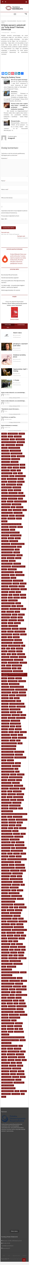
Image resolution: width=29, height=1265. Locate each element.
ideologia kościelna (20, 631)
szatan (18, 992)
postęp (11, 864)
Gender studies (6, 606)
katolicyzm (4, 695)
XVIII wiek (15, 1077)
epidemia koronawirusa (7, 572)
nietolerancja (5, 799)
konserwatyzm (21, 706)
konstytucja (5, 709)
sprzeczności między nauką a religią (10, 972)
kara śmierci (5, 686)
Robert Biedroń (11, 932)
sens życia (13, 952)
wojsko (19, 1062)
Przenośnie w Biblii (14, 893)
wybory (13, 1074)
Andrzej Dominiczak (15, 450)
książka (18, 726)
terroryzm (20, 1009)
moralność (4, 777)
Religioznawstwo (19, 927)
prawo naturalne (18, 881)
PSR (16, 907)
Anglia (13, 456)
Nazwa (3, 180)
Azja (19, 470)
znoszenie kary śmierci (7, 1091)
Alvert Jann (19, 445)
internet (4, 645)
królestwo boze (20, 717)
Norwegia (20, 799)
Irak (23, 645)
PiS (13, 842)
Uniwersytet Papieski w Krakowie (10, 1040)
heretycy (4, 620)
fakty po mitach (15, 589)
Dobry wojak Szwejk (15, 535)
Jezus (8, 665)
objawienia (4, 805)
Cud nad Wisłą (17, 510)
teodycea (22, 1003)
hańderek (21, 614)
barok (20, 473)
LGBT (17, 732)
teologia (4, 1006)
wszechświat (5, 1074)
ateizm (3, 467)
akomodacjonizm (10, 445)
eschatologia (5, 575)
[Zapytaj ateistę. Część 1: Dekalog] (6, 369)
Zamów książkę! (14, 319)
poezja (3, 853)
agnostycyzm (21, 442)
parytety (4, 828)
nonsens (13, 799)
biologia (4, 481)
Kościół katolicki (6, 715)
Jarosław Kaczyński (13, 662)
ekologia (18, 558)
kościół (19, 712)
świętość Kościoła (21, 989)
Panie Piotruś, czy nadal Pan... (8, 417)
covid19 (4, 510)
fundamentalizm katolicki (7, 603)
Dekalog (4, 521)
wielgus (4, 1057)
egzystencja (10, 558)
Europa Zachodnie (6, 583)
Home (4, 1255)
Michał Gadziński (6, 766)
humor (3, 631)
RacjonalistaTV (6, 1248)
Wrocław (21, 1071)
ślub (15, 955)
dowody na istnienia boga (17, 544)
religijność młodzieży (7, 927)
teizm (16, 1003)
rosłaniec (10, 935)
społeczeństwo (18, 963)
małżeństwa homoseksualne (8, 746)
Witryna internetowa (6, 197)
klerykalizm (4, 698)
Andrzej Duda (5, 453)
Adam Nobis (17, 436)
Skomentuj (13, 32)
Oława (3, 816)
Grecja (17, 611)
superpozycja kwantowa (7, 983)
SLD (11, 955)
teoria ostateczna (21, 1006)
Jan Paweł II (14, 657)
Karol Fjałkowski (6, 692)
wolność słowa (16, 1068)
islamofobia (11, 651)
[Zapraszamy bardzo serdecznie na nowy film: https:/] (14, 1205)
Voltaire (10, 1048)
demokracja (12, 527)
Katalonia (15, 692)
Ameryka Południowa (14, 447)
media (3, 760)
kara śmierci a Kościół (21, 689)
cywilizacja (4, 515)
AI (2, 445)
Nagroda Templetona (7, 785)
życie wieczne (16, 1094)
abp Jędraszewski (13, 433)
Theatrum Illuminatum (7, 1012)
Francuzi (4, 600)
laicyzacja (4, 732)
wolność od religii (6, 1068)
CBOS (20, 493)
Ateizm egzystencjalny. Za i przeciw (10, 290)
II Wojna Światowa (6, 634)
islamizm (4, 651)
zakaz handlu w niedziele (7, 1079)
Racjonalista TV (5, 1258)
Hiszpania (17, 623)
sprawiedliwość (11, 966)
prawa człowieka (20, 867)
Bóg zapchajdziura (6, 487)
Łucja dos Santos (6, 737)
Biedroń (20, 478)
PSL (11, 907)
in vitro (4, 637)
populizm (18, 862)
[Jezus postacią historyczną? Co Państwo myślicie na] (14, 1221)
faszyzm (12, 592)
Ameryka (4, 447)
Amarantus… (14, 91)
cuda (24, 510)
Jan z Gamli (22, 657)
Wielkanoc (21, 1057)
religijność (19, 924)
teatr (3, 1003)
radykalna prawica (6, 918)
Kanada (4, 681)
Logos (20, 734)
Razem (20, 918)
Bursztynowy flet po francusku (9, 274)
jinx (19, 668)
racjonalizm (18, 910)
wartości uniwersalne (13, 1051)
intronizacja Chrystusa (14, 645)
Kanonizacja (22, 681)
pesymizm (16, 833)
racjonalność (5, 913)
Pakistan (20, 822)
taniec (21, 1000)
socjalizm (4, 958)
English (4, 569)
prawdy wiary (5, 876)
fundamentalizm (12, 600)
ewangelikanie (13, 586)
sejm (11, 949)
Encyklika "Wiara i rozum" (18, 566)
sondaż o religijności (15, 961)
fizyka (10, 597)
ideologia (10, 631)
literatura (14, 734)
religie (13, 924)
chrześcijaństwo (6, 504)
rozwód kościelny (13, 938)
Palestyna (4, 825)
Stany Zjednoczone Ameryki (8, 978)
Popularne (8, 324)
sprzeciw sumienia (6, 969)
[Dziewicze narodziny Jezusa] (6, 355)
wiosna (4, 1060)
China (20, 498)
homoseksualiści (13, 626)
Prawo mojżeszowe (6, 881)
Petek (23, 833)
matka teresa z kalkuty (7, 757)
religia (3, 921)
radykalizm (17, 915)
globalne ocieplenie (15, 609)
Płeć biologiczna (19, 845)
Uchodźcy (10, 1029)
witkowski (11, 1060)
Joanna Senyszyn (18, 671)
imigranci (23, 634)
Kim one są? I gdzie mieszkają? (19, 79)
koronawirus (5, 712)
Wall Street (17, 1048)
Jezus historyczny (17, 665)
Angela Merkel (5, 456)
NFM (3, 797)
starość (19, 978)
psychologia (22, 907)
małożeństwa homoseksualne (9, 743)
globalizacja (5, 609)
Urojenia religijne (6, 1043)
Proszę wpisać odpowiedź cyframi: (10, 216)
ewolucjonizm (5, 589)
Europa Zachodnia (18, 580)
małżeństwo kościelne (7, 751)
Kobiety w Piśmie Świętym (8, 701)
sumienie (24, 980)
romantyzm (20, 932)
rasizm (14, 918)
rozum (23, 935)
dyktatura (17, 552)
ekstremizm (17, 563)
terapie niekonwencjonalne (8, 1009)
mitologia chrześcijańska (7, 771)
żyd (22, 1094)
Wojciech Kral (5, 1062)
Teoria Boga (12, 1006)
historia (4, 623)
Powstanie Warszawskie (7, 867)
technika (10, 1003)
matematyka (19, 754)
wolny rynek (5, 1071)
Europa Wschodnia (6, 580)
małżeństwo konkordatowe (8, 749)
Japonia (4, 662)
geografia (20, 606)
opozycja (4, 819)
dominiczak (4, 541)
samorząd (19, 944)
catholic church (13, 493)
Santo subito (5, 946)
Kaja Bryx (18, 678)
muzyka (19, 780)
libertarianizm (5, 734)
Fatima (18, 592)
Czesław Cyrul (20, 515)
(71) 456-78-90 (6, 1243)
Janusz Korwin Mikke (7, 659)
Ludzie (14, 737)
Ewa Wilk (23, 583)
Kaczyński (11, 678)
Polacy (9, 853)
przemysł (4, 893)
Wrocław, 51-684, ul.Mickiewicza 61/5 (12, 1240)
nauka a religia (17, 791)
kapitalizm (4, 684)
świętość (12, 989)
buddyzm (4, 493)
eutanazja (16, 583)
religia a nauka (23, 921)
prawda (23, 870)
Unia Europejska (19, 1031)
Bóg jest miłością (11, 484)
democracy (4, 527)
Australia (16, 467)
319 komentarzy (17, 350)
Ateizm (22, 464)
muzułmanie (11, 780)
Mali (18, 740)
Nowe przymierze (6, 802)
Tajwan (15, 1000)
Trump (13, 1020)
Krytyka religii (5, 720)
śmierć (20, 955)
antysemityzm (5, 461)
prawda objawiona (17, 873)
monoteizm (20, 774)
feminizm (4, 594)
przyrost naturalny (19, 904)
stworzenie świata (14, 980)
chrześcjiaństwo (16, 504)
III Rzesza (16, 634)
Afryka (12, 439)
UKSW (10, 1031)
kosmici (23, 715)
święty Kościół (5, 992)
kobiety (16, 698)
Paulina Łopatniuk (6, 831)
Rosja (3, 935)
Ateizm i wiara (17, 333)
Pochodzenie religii (21, 848)
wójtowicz (4, 1065)
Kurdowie (18, 729)
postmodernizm (19, 864)
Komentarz (4, 158)
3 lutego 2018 (17, 373)
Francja (23, 597)
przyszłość (4, 907)
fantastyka (4, 592)
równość (17, 935)
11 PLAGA (16, 380)
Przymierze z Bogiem (7, 904)
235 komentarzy (17, 361)
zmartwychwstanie (19, 1082)
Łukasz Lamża (22, 737)
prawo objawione (6, 884)
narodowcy (4, 788)
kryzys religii (5, 723)
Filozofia (4, 20)
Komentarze (21, 324)
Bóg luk (19, 484)
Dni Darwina (5, 535)
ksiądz (12, 726)
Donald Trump (13, 541)
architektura (14, 461)
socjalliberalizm (13, 958)
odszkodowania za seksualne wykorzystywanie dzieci (14, 814)
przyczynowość (5, 896)
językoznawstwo (6, 668)
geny (14, 606)
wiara (3, 1054)
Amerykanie (5, 450)
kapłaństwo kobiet (14, 684)
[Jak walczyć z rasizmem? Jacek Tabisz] (6, 343)
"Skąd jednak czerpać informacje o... (10, 409)
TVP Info (10, 1026)
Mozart (4, 780)
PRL (23, 884)
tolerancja (4, 1014)
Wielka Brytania (12, 1057)
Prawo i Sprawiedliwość (16, 879)
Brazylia (4, 490)
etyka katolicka (20, 575)
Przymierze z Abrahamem (8, 901)
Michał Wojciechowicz (7, 768)
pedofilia (15, 831)
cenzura (4, 498)
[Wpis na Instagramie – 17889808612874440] (14, 1158)
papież (18, 825)
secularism (4, 949)
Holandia (4, 626)
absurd (10, 436)
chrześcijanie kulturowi (20, 501)
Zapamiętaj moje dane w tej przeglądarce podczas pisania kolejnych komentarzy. (14, 211)
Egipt (3, 558)
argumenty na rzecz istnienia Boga (10, 464)
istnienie (19, 651)
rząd (10, 941)
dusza (17, 549)
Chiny (3, 501)
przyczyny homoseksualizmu (8, 898)
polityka (18, 856)
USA (21, 1045)
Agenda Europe (20, 439)
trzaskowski (19, 1023)
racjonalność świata (15, 913)
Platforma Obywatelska (7, 845)
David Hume (11, 518)
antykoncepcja (15, 459)
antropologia (21, 456)
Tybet (3, 1029)
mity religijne (5, 774)
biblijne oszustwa (12, 478)
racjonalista (10, 910)
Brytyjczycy (17, 490)
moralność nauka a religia (15, 777)
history (10, 623)
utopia (3, 1048)
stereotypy (4, 980)
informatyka (18, 640)
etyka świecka (5, 577)
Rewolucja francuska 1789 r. (19, 929)
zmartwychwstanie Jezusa (8, 1088)
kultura (11, 729)
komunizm (4, 706)
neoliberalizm (12, 794)
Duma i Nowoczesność (7, 549)
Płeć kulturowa (5, 848)
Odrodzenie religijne (7, 811)
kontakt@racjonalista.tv (7, 1245)
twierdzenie (18, 1026)
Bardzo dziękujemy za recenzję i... (9, 425)
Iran (3, 648)
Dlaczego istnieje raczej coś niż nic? (10, 532)
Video (2, 22)
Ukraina (4, 1031)
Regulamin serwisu (16, 1255)
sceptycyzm (21, 946)
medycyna (10, 760)
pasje (16, 828)
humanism (15, 628)
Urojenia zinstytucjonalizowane (9, 1045)
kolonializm (4, 703)
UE (16, 1029)
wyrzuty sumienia (6, 1077)
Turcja (3, 1026)
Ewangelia (4, 586)
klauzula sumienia (21, 695)
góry (3, 611)
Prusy (13, 890)
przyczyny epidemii (16, 896)
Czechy (12, 515)
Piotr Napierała (5, 842)
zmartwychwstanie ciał (7, 1085)
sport (3, 966)
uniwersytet (5, 1034)
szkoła (12, 995)
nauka (9, 791)
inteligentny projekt (6, 642)
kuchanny (4, 729)
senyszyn (21, 952)
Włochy (18, 1060)
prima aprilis (16, 884)
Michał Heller (16, 766)
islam (13, 648)
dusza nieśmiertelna (6, 552)
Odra (20, 808)
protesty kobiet (5, 890)
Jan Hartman (5, 657)
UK (21, 1029)
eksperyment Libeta (6, 563)
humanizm (22, 628)
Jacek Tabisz (21, 654)
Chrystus (10, 501)
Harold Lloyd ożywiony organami (10, 277)
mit (16, 768)
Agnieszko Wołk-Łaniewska (8, 442)
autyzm (13, 470)
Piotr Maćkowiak (14, 839)
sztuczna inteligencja (21, 995)
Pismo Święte (20, 842)
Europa (13, 577)
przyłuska (20, 898)
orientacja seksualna (21, 819)
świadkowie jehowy (6, 986)
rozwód (4, 938)
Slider (24, 20)
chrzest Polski (5, 507)
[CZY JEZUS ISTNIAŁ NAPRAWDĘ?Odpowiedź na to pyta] (14, 1174)
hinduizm (21, 620)
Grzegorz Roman (6, 614)
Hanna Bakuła (5, 617)
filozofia (4, 597)
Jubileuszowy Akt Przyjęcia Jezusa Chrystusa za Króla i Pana (13, 674)
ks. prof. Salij (5, 726)
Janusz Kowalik (18, 659)
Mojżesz (13, 774)
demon (20, 527)
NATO (22, 788)
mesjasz (18, 763)
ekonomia (12, 561)
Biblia (3, 478)
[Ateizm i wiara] (6, 332)
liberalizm (23, 732)
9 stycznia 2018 (17, 335)
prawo (19, 876)
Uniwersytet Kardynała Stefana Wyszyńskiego (12, 1037)
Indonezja (16, 637)
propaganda (5, 887)
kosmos (4, 717)
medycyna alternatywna (7, 763)
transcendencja (5, 1020)
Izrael (14, 654)
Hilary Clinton (13, 620)
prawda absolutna (6, 873)
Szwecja (18, 997)
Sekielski (17, 949)
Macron (12, 740)
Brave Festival (17, 487)
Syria (13, 992)
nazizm (4, 794)
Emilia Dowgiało (6, 566)
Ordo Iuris (11, 819)
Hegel (20, 617)
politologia (4, 856)
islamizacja (19, 648)
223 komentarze (17, 375)
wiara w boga (11, 1054)
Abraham (22, 433)
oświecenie (12, 822)
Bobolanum (20, 481)
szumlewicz (11, 997)
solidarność (5, 961)
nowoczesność (17, 802)
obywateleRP (13, 808)
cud (10, 510)
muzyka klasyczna (6, 782)
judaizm (4, 678)
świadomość (17, 986)
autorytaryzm (5, 470)
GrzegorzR (11, 138)
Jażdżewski (23, 662)
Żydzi (3, 1096)
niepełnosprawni (18, 797)
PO (13, 848)
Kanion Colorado (12, 681)
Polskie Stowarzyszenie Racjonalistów (16, 859)
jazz (3, 665)
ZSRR (17, 1091)
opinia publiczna (17, 816)
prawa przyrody (14, 870)
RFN (3, 932)
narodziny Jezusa (14, 788)
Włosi (24, 1060)
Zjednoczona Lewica (7, 1082)
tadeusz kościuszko (6, 1000)
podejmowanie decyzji (17, 850)
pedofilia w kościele (6, 833)
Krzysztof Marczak (15, 723)
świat (24, 986)
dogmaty (11, 538)
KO (11, 698)
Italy (9, 654)
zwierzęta (23, 1091)
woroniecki (13, 1071)
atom (10, 467)
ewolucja (22, 586)
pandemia (12, 825)
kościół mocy (16, 715)
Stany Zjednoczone (6, 975)
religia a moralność (12, 921)
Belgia (11, 476)
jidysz (14, 668)
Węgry (22, 1051)
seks (23, 949)
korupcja (13, 712)
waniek (4, 1051)
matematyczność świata (7, 754)
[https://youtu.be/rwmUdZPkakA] (14, 1142)
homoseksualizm (6, 628)
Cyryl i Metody (18, 512)
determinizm (5, 529)
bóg (3, 484)
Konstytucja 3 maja (15, 709)
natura (3, 791)
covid (13, 507)
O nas (9, 1255)
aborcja (4, 433)
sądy (13, 944)
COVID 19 (19, 507)
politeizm (16, 853)
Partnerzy (25, 1255)
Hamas (14, 614)
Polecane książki (11, 20)
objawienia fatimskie (14, 805)
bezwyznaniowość (20, 476)
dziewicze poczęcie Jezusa (8, 555)
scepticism (13, 946)
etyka (12, 575)
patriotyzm (22, 828)
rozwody (22, 938)
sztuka (3, 997)
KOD (18, 701)
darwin (4, 518)
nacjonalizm (15, 782)
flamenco (17, 597)
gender (18, 603)
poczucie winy (5, 850)
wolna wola (12, 1065)
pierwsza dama (18, 836)
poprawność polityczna (7, 862)
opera (9, 816)
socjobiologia (22, 958)
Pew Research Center (7, 836)
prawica (13, 876)
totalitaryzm (23, 1014)
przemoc (20, 890)
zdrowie (18, 1079)
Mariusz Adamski (19, 751)
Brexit (10, 490)
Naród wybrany (18, 785)
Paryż (10, 828)
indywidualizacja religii (7, 640)
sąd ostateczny (5, 944)
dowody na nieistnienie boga (8, 546)
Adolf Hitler (5, 439)
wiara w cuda (20, 1054)
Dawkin (19, 518)
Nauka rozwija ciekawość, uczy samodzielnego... (13, 392)
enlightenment (12, 569)
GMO (23, 609)
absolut (4, 436)
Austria (22, 467)
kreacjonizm (11, 717)
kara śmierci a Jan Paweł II (17, 686)
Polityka (19, 20)
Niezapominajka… (16, 121)
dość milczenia (5, 544)
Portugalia (4, 864)
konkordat (12, 706)
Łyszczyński (5, 740)
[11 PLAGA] (6, 380)
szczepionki (5, 995)
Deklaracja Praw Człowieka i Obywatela (11, 524)
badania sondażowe (6, 473)
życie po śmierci (6, 1094)
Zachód (22, 1077)
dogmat (4, 538)
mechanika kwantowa (20, 757)
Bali (15, 473)
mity (17, 771)
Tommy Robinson (14, 1014)
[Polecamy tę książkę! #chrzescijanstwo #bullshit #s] (14, 1189)
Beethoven (4, 476)
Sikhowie (4, 955)
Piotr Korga (5, 839)
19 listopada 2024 (5, 32)
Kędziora (12, 695)
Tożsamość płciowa (14, 1017)
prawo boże (5, 879)
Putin (3, 910)
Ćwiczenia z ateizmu (7, 512)
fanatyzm (24, 589)
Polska (3, 859)
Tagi (8, 327)
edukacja (19, 555)
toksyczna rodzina (19, 1012)
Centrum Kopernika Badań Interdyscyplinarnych (13, 495)
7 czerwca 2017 (17, 382)
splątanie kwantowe (6, 963)
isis (8, 648)
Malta (20, 743)
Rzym (15, 941)
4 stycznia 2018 (17, 359)
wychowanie (20, 1074)
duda (19, 546)
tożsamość (4, 1017)
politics (23, 853)
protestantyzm (14, 887)
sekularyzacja (5, 952)
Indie (10, 637)
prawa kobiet (5, 870)
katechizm (22, 692)
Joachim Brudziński (6, 671)
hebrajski (14, 617)
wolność (20, 1065)
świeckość (4, 989)
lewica (11, 732)
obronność (4, 808)
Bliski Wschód (12, 481)
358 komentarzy (17, 337)
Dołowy (17, 538)
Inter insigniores (18, 642)
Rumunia (4, 941)
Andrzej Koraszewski (16, 453)
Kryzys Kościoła (15, 720)
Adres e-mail (5, 189)
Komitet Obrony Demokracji (16, 703)
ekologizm (4, 561)
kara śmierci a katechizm (7, 689)
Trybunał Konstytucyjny (7, 1023)
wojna (13, 1062)
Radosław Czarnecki (7, 915)
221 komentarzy (17, 384)
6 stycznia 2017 (17, 348)
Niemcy (9, 797)
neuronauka (20, 794)
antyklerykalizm (5, 459)
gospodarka (10, 611)
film (10, 594)
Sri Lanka (23, 972)
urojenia (22, 1040)
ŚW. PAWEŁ (19, 983)
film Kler (16, 594)
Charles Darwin (12, 498)
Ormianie (4, 822)
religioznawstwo (6, 929)
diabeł (12, 529)
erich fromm (18, 572)
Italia (3, 654)
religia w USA (5, 924)
